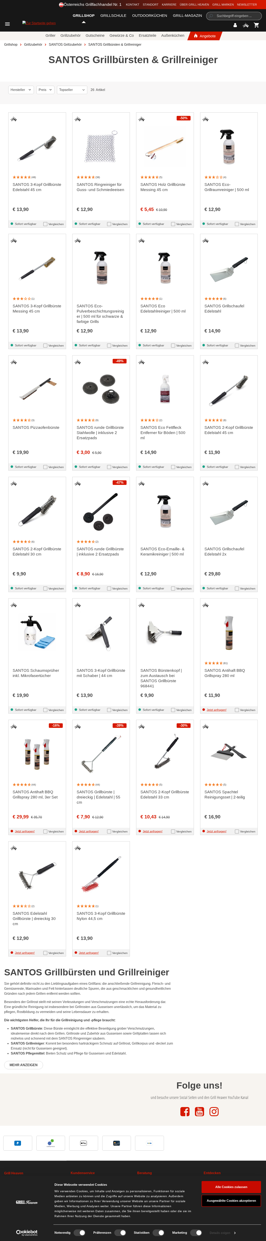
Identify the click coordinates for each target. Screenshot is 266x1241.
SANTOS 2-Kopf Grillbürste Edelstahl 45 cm (228, 430)
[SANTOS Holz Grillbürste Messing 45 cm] (165, 146)
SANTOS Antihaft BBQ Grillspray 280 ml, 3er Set (35, 794)
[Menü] (7, 24)
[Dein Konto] (235, 25)
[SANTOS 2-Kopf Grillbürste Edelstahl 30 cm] (37, 510)
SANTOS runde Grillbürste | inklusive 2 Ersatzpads (100, 551)
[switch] (120, 1232)
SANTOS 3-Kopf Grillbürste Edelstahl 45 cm (37, 187)
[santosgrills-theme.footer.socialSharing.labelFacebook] (185, 1116)
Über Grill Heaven (194, 4)
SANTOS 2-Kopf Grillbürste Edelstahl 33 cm (164, 794)
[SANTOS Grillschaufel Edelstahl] (229, 267)
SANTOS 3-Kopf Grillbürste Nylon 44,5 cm (101, 916)
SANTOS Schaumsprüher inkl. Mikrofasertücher (36, 673)
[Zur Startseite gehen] (27, 23)
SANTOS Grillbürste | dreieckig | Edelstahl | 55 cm (98, 797)
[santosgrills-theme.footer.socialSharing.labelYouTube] (200, 1116)
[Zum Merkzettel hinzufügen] (14, 119)
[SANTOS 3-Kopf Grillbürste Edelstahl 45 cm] (37, 146)
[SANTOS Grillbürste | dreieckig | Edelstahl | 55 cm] (101, 753)
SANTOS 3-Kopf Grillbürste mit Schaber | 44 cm (101, 673)
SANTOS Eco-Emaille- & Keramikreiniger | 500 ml (162, 551)
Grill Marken (223, 4)
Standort (151, 4)
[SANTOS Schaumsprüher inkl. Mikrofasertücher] (37, 632)
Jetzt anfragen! (217, 709)
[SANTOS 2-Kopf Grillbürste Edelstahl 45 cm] (229, 389)
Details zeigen (220, 1233)
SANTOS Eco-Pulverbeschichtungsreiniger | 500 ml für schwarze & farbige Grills (100, 314)
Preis (43, 90)
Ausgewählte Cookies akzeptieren (231, 1200)
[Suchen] (210, 16)
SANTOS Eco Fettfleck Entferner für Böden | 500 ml (162, 432)
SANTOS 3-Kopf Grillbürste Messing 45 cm (37, 308)
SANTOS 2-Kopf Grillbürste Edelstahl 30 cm (37, 551)
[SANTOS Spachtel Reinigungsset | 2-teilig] (229, 753)
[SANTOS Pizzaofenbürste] (37, 389)
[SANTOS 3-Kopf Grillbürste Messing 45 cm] (37, 267)
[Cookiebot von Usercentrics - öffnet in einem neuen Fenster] (27, 1233)
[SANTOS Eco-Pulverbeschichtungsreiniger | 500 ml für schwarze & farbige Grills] (101, 267)
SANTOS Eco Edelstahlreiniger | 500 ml (163, 308)
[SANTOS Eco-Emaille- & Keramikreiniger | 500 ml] (165, 510)
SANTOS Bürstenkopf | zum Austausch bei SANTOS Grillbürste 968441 (161, 678)
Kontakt (132, 4)
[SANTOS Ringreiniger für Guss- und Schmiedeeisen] (101, 146)
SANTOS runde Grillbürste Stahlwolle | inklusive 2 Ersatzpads (100, 432)
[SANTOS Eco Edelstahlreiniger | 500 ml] (165, 267)
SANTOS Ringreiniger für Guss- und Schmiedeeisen (100, 187)
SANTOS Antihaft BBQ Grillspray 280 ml (224, 673)
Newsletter (247, 4)
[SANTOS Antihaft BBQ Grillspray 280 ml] (229, 632)
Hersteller (18, 90)
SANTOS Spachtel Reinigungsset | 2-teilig (224, 794)
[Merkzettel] (245, 25)
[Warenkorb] (256, 25)
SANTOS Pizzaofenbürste (36, 427)
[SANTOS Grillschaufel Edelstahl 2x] (229, 510)
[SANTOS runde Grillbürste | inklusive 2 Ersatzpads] (101, 510)
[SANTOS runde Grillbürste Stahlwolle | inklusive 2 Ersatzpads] (101, 389)
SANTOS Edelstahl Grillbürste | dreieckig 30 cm (34, 918)
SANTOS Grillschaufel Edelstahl (224, 308)
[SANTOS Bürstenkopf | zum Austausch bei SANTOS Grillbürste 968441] (165, 632)
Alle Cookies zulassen (231, 1187)
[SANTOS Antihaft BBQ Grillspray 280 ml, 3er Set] (37, 753)
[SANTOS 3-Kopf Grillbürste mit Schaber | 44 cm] (101, 632)
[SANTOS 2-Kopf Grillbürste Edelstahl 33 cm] (165, 753)
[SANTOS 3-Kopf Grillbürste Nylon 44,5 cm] (101, 875)
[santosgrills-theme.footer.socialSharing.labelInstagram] (214, 1116)
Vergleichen (56, 224)
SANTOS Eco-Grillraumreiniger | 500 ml (226, 187)
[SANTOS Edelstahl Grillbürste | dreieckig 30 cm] (37, 875)
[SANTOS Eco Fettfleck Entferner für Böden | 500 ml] (165, 389)
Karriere (169, 4)
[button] (37, 177)
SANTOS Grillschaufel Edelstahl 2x (224, 551)
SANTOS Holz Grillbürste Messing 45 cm (162, 187)
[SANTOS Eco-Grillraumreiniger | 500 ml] (229, 146)
